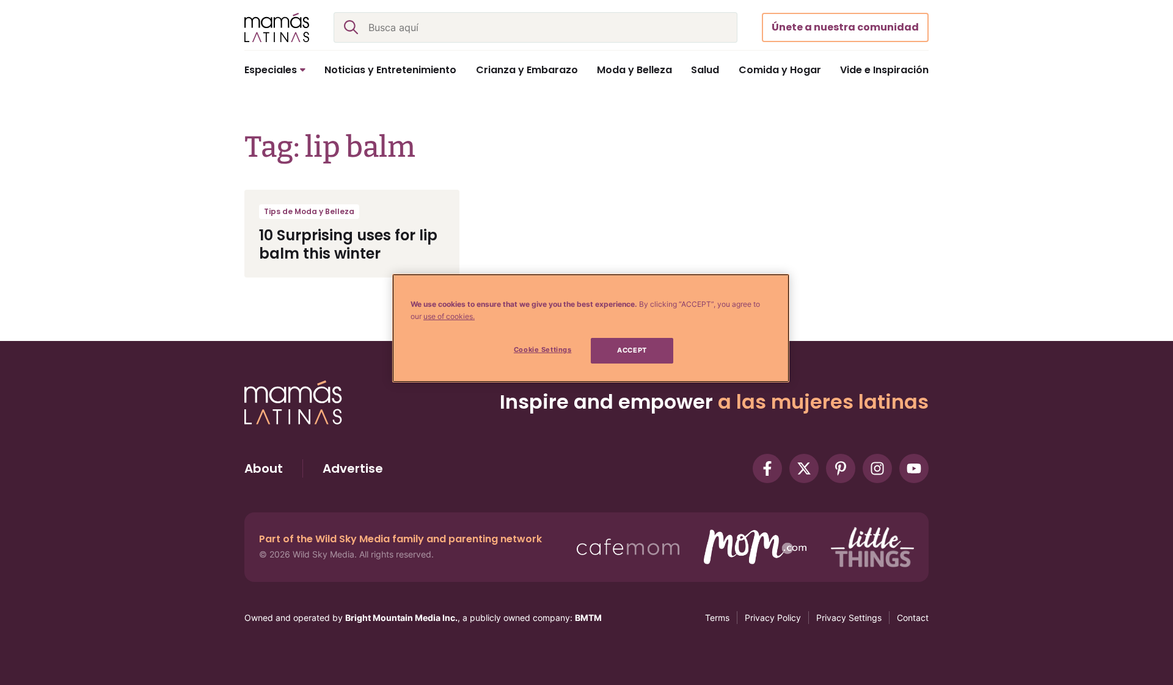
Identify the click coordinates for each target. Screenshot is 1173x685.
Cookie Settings (543, 349)
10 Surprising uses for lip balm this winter (348, 244)
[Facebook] (767, 468)
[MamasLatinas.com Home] (276, 27)
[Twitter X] (804, 468)
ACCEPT (631, 350)
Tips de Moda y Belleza (309, 211)
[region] (590, 328)
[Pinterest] (840, 468)
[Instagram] (877, 468)
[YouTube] (914, 468)
